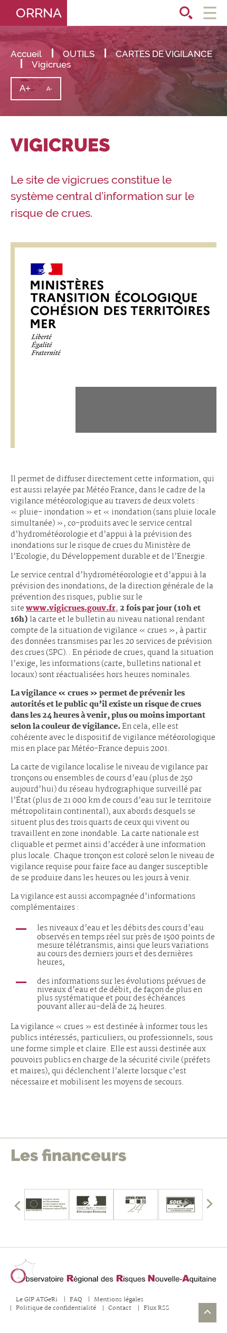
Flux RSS (156, 1308)
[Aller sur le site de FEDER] (46, 1205)
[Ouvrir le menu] (209, 13)
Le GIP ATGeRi (37, 1300)
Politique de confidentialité (56, 1308)
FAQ (76, 1300)
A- (53, 92)
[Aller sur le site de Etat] (91, 1205)
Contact (119, 1308)
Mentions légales (119, 1300)
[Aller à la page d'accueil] (113, 1271)
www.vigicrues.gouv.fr (71, 608)
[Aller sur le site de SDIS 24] (136, 1205)
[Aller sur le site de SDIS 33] (180, 1205)
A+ (29, 91)
